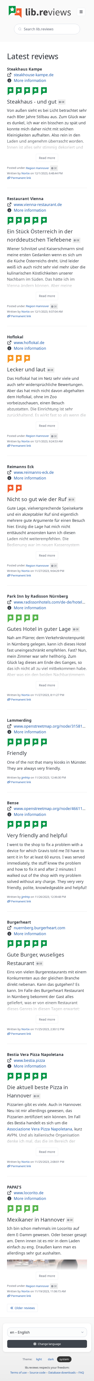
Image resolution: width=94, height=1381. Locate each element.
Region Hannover (41, 168)
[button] (81, 12)
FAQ (81, 1372)
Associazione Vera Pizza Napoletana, (40, 1129)
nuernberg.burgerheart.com (39, 927)
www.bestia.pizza (29, 1060)
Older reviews (24, 1308)
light (39, 1359)
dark (51, 1359)
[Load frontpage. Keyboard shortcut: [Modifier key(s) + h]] (40, 12)
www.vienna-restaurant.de (38, 204)
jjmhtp (25, 777)
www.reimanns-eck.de (34, 472)
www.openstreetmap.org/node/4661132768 (53, 808)
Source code (37, 1372)
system (64, 1359)
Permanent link (20, 178)
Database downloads (62, 1372)
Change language (49, 1344)
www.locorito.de (29, 1192)
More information (30, 80)
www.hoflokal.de (29, 342)
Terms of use (18, 1372)
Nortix (25, 173)
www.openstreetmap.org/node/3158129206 (53, 726)
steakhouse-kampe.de (34, 74)
